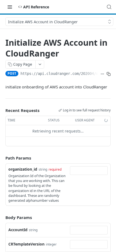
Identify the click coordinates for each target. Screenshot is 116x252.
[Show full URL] (102, 74)
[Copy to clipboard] (109, 74)
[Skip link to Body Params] (1, 217)
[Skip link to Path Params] (1, 158)
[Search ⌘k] (109, 6)
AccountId (18, 229)
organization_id (22, 169)
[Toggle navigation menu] (9, 6)
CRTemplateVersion (26, 244)
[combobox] (89, 170)
